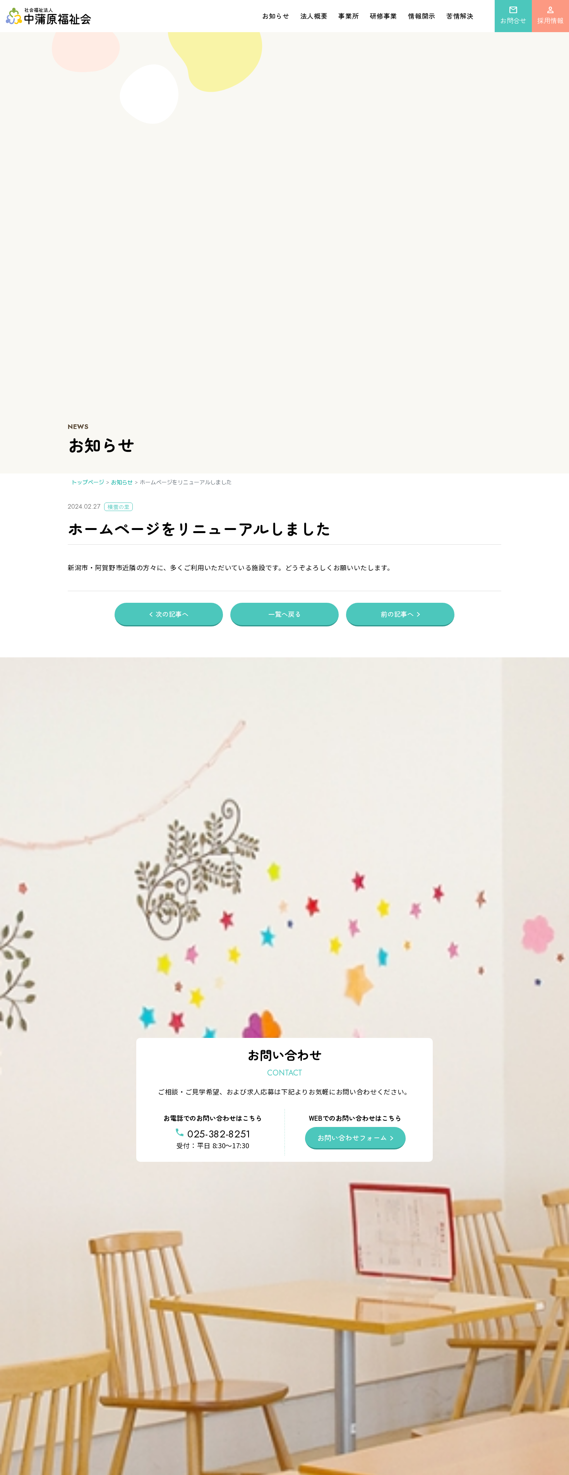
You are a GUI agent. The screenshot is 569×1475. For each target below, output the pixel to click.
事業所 (348, 16)
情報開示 (421, 16)
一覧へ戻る (284, 614)
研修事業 (383, 16)
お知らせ (276, 16)
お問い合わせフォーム (352, 1137)
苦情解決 (460, 16)
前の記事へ (397, 614)
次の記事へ (172, 614)
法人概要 (314, 16)
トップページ (88, 482)
